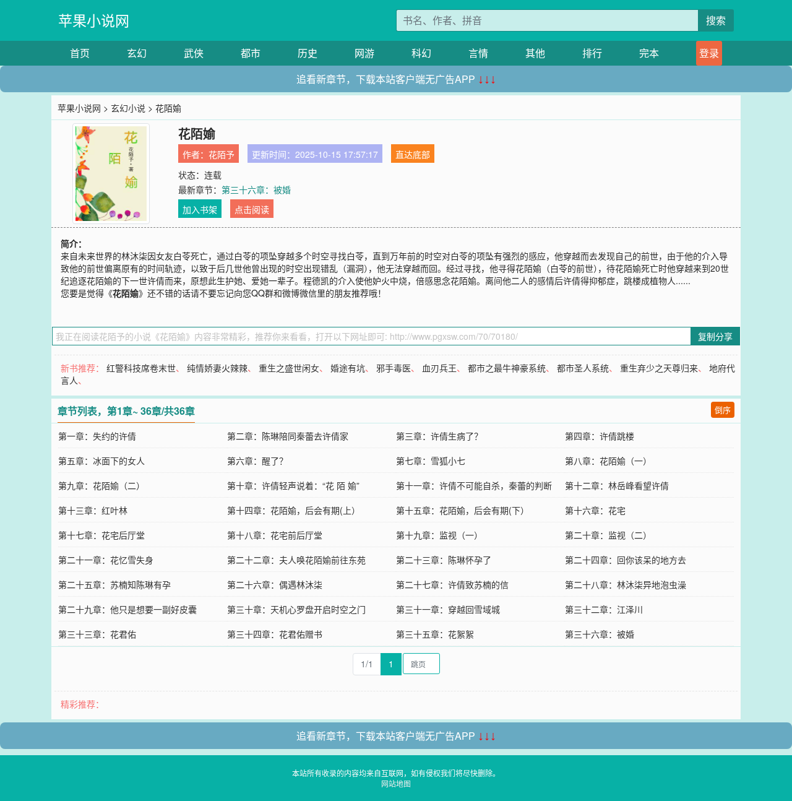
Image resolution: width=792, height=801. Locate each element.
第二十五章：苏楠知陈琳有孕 (114, 584)
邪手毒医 (393, 368)
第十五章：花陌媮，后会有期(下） (462, 510)
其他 (535, 53)
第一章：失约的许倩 (97, 436)
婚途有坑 (347, 368)
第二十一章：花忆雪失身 (105, 559)
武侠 (194, 53)
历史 (307, 53)
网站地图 (396, 783)
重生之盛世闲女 (289, 368)
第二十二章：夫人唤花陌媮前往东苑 (296, 559)
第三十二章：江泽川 (604, 609)
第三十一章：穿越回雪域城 (448, 609)
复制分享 (715, 336)
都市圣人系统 (583, 368)
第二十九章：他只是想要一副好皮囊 (127, 609)
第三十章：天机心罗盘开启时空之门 (296, 609)
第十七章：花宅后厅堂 (101, 535)
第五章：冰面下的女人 (101, 460)
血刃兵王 (439, 368)
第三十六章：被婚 (256, 189)
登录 (709, 53)
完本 (649, 53)
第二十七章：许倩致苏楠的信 (452, 584)
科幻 (421, 53)
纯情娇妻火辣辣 (217, 368)
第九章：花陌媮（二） (101, 485)
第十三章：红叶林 (92, 510)
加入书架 (200, 209)
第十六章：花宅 (595, 510)
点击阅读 (252, 209)
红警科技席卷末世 (141, 368)
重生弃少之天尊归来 (659, 368)
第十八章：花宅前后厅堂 (274, 535)
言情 (478, 53)
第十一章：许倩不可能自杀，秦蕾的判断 (474, 485)
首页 (80, 53)
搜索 (716, 20)
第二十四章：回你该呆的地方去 (625, 559)
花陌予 (222, 154)
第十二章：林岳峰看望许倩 (617, 485)
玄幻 (137, 53)
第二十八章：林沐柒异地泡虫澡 (625, 584)
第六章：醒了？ (257, 460)
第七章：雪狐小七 (430, 460)
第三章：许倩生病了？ (439, 436)
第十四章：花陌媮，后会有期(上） (293, 510)
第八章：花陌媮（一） (608, 460)
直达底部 (412, 154)
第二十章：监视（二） (608, 535)
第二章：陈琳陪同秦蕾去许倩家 (287, 436)
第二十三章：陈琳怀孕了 (443, 559)
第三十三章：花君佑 (97, 634)
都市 (250, 53)
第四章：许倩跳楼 (599, 436)
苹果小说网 (93, 20)
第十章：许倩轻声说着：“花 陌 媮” (293, 485)
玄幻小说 (128, 108)
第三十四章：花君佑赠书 (274, 634)
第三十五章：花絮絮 (435, 634)
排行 (592, 53)
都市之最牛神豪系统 (507, 368)
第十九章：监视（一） (439, 535)
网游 (364, 53)
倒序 (723, 409)
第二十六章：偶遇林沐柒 (274, 584)
